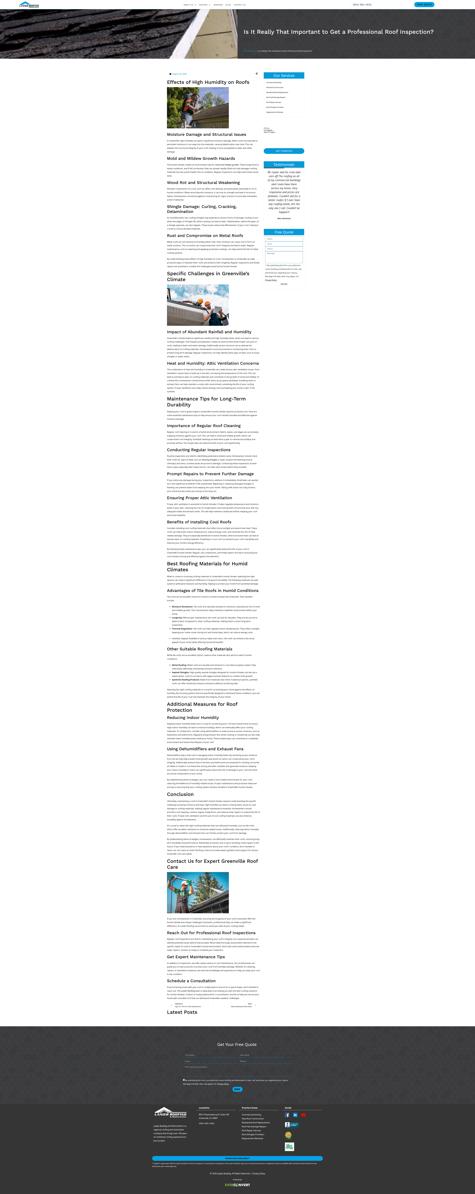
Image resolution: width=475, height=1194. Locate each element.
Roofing (203, 5)
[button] (237, 73)
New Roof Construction (275, 87)
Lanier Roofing (188, 990)
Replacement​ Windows (274, 112)
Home (246, 51)
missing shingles (209, 459)
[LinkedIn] (296, 1115)
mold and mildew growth (227, 164)
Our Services (284, 75)
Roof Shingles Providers (275, 107)
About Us (188, 5)
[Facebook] (288, 1115)
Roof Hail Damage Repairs (275, 97)
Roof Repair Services (273, 102)
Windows (218, 5)
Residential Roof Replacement (277, 92)
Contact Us (240, 5)
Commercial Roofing (273, 82)
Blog (228, 5)
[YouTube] (304, 1115)
